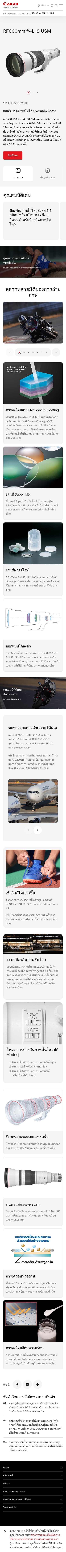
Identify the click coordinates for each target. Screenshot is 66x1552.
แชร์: (6, 1384)
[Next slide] (56, 352)
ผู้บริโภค (42, 5)
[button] (28, 92)
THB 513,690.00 (18, 103)
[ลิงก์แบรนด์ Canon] (10, 5)
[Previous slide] (10, 352)
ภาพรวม (18, 177)
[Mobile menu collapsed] (61, 5)
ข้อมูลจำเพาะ (47, 177)
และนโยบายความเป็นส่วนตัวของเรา (38, 1538)
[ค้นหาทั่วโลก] (56, 5)
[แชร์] (17, 1384)
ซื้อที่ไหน (13, 155)
